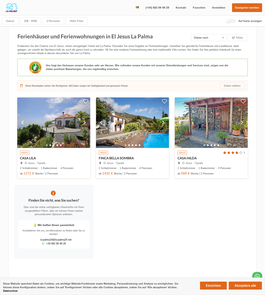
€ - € (30, 20)
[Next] (84, 122)
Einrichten (213, 285)
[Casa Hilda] (211, 120)
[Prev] (22, 122)
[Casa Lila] (54, 120)
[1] (50, 145)
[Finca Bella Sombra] (132, 120)
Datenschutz (10, 290)
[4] (60, 145)
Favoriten (199, 7)
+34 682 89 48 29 (56, 243)
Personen (53, 20)
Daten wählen (232, 85)
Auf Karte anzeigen (250, 20)
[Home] (8, 11)
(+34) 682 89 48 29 (157, 7)
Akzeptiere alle (245, 285)
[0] (47, 145)
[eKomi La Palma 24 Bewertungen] (132, 67)
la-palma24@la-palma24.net (56, 239)
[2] (54, 145)
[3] (57, 145)
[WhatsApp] (257, 277)
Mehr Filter (77, 20)
